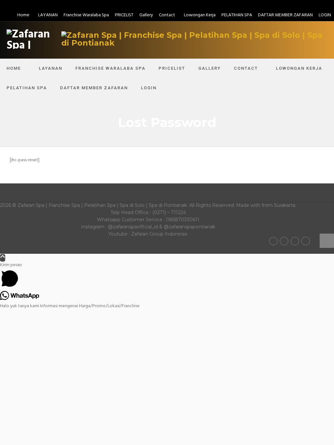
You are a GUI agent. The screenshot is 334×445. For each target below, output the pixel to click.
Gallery (146, 15)
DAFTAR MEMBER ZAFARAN (285, 15)
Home (23, 15)
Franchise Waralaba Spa (86, 15)
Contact (167, 15)
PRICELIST (124, 15)
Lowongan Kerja (200, 15)
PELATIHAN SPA (236, 15)
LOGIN (325, 15)
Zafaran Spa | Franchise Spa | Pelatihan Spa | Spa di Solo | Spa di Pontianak (102, 205)
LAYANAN (48, 15)
